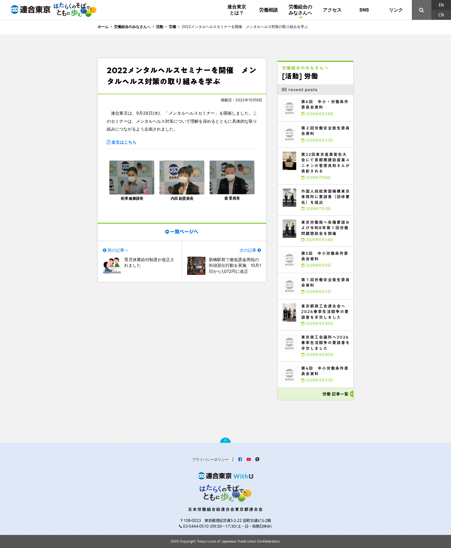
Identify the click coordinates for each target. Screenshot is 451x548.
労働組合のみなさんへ (300, 9)
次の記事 (248, 250)
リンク (396, 10)
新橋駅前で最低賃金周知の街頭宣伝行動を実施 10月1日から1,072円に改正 (235, 265)
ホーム (103, 26)
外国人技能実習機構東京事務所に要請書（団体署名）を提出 (306, 186)
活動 (159, 26)
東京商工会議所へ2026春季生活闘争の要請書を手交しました (306, 332)
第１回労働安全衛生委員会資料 (292, 274)
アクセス (332, 10)
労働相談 (268, 10)
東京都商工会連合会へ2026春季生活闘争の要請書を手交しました (308, 300)
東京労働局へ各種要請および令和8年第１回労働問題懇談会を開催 (309, 217)
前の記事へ (118, 250)
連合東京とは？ (236, 9)
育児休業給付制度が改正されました (149, 262)
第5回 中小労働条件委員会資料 (293, 248)
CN (441, 15)
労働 (172, 26)
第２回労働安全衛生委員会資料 (292, 122)
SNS (364, 10)
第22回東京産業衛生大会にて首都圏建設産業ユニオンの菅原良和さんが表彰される (315, 150)
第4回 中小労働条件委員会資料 (293, 363)
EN (441, 5)
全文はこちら (124, 142)
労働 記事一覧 (335, 394)
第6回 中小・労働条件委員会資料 (294, 96)
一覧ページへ (184, 232)
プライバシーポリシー (210, 459)
